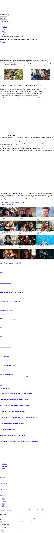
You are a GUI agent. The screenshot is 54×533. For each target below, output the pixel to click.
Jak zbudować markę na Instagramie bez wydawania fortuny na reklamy (12, 292)
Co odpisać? (4, 33)
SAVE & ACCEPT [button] (2, 532)
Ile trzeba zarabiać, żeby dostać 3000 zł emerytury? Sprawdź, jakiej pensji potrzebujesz (14, 399)
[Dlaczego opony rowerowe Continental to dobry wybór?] (4, 317)
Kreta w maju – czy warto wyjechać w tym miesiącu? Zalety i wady (12, 263)
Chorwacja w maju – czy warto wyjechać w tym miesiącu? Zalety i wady (13, 262)
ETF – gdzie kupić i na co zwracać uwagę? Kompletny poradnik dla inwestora (12, 411)
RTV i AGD (3, 24)
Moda (2, 30)
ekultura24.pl (3, 465)
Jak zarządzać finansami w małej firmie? (6, 310)
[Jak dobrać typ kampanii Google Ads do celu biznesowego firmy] (4, 326)
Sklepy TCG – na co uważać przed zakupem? (7, 386)
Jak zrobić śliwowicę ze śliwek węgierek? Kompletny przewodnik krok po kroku (13, 435)
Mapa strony (3, 463)
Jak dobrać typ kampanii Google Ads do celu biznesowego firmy (10, 328)
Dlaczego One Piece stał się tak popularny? (7, 374)
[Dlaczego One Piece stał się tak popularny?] (4, 372)
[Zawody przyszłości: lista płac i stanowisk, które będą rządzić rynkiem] (4, 299)
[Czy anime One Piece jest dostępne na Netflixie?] (4, 363)
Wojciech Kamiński (2, 42)
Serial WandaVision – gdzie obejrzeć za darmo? (7, 204)
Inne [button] (0, 528)
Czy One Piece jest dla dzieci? (4, 356)
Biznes (2, 28)
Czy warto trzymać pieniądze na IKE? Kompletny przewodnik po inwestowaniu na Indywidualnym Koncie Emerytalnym (19, 417)
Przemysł (4, 29)
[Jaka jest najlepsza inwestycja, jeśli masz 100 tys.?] (4, 335)
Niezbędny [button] (1, 530)
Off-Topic (1, 281)
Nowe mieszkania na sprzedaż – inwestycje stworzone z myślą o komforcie (12, 423)
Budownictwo (5, 27)
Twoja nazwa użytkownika (10, 15)
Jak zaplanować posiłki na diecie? (5, 283)
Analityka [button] (1, 522)
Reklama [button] (1, 525)
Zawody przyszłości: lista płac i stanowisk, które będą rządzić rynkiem (11, 301)
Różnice (4, 34)
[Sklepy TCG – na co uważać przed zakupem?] (6, 384)
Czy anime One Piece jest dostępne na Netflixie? (7, 365)
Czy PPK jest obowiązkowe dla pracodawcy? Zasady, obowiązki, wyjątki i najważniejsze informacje (16, 393)
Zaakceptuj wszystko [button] (9, 510)
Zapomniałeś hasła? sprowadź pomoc (4, 17)
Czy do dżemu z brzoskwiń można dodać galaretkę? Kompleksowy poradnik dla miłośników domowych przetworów (19, 441)
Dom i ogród (3, 26)
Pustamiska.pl (3, 468)
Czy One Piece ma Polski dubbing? (5, 347)
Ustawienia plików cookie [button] (3, 510)
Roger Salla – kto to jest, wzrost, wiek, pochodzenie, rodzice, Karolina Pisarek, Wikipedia (13, 202)
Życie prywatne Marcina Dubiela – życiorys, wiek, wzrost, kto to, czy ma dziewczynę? (12, 203)
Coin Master (4, 32)
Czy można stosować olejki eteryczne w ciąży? (7, 429)
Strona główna (2, 36)
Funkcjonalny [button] (1, 517)
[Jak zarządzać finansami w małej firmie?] (4, 308)
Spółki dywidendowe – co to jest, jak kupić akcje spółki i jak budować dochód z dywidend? (15, 405)
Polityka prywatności (4, 464)
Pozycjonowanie (5, 25)
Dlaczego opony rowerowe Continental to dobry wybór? (9, 319)
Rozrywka (3, 31)
